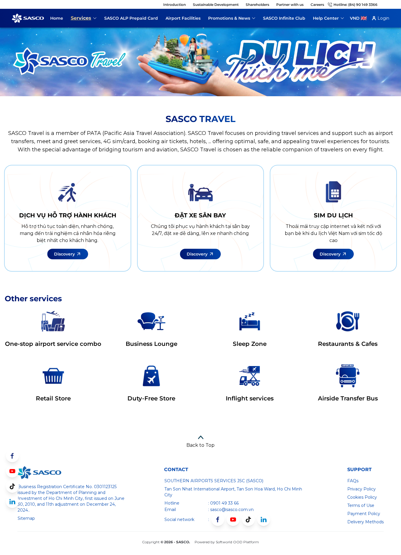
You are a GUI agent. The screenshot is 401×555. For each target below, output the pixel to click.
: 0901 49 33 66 (223, 503)
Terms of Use (360, 505)
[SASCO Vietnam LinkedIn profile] (263, 519)
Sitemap (26, 518)
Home (56, 18)
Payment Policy (363, 513)
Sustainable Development (216, 4)
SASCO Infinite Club (284, 18)
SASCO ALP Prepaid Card (131, 18)
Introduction (174, 4)
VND (355, 18)
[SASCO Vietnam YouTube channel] (233, 519)
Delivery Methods (365, 521)
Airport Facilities (183, 18)
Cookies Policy (362, 497)
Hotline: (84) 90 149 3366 (355, 4)
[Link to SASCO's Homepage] (39, 472)
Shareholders (257, 4)
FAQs (352, 480)
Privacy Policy (361, 489)
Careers (317, 4)
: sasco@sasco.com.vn (231, 509)
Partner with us (290, 4)
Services (84, 19)
